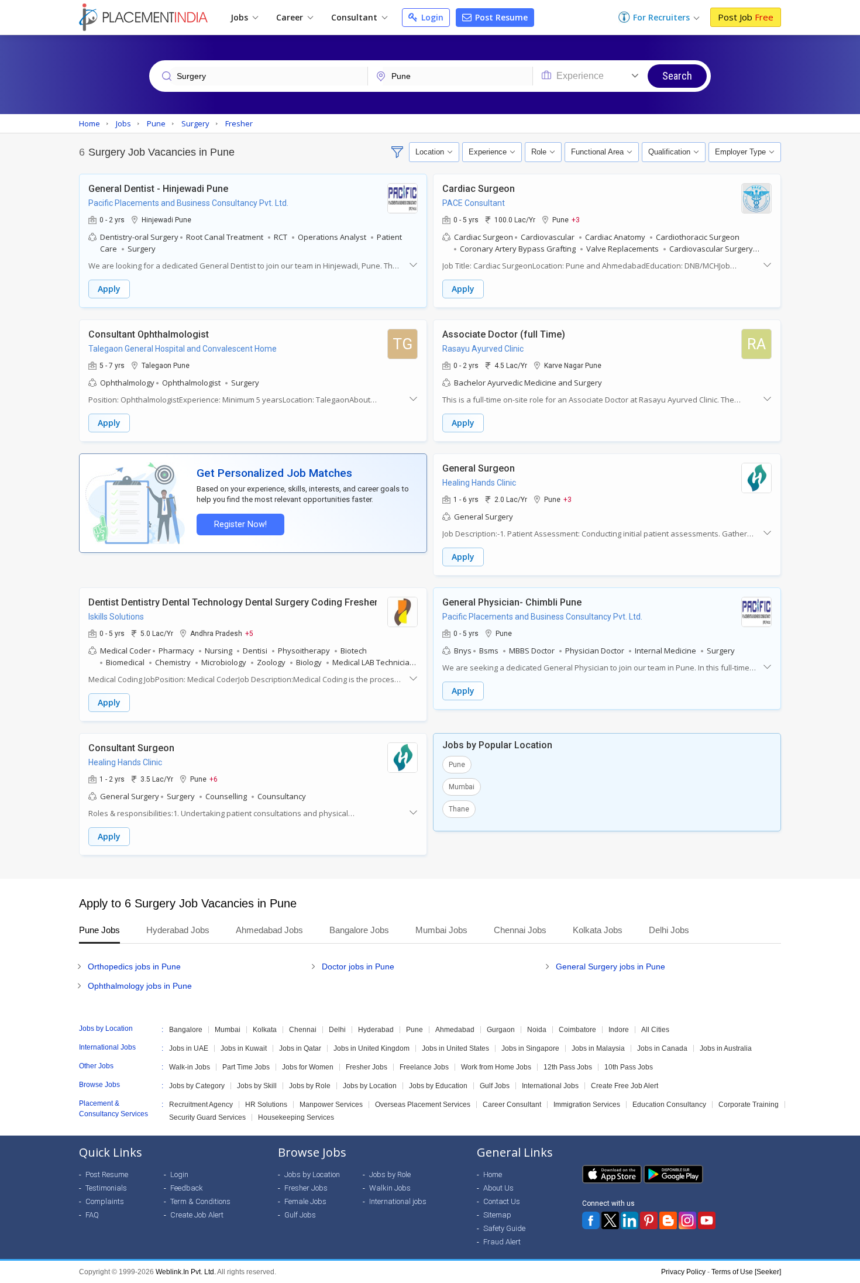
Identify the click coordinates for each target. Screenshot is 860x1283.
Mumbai (461, 787)
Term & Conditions (200, 1201)
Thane (459, 809)
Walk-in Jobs (189, 1067)
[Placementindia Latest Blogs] (668, 1220)
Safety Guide (504, 1228)
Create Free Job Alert (624, 1085)
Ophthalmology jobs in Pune (140, 985)
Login (431, 17)
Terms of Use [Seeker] (746, 1272)
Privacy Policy (683, 1272)
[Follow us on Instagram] (687, 1220)
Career (290, 17)
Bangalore (185, 1029)
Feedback (186, 1188)
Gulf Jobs (495, 1085)
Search (677, 76)
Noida (536, 1029)
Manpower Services (331, 1104)
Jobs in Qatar (300, 1048)
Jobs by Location (370, 1085)
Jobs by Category (197, 1085)
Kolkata (265, 1029)
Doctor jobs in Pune (358, 966)
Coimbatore (577, 1029)
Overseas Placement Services (422, 1104)
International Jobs (550, 1085)
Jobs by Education (438, 1085)
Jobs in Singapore (530, 1048)
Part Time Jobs (246, 1067)
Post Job (745, 17)
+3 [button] (576, 219)
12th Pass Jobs (567, 1067)
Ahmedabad (454, 1029)
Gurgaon (501, 1029)
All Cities (655, 1029)
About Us (498, 1188)
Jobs (240, 17)
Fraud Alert (502, 1241)
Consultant (355, 17)
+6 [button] (213, 778)
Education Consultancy (669, 1104)
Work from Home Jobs (496, 1067)
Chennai (303, 1029)
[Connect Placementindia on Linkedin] (629, 1220)
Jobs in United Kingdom (371, 1048)
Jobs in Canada (662, 1048)
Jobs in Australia (726, 1048)
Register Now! (240, 524)
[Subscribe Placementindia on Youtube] (706, 1220)
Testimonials (106, 1188)
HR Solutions (266, 1104)
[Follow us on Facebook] (591, 1220)
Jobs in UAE (188, 1048)
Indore (618, 1029)
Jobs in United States (455, 1048)
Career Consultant (512, 1104)
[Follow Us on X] (610, 1220)
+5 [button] (249, 633)
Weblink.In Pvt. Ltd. (186, 1272)
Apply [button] (109, 288)
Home (492, 1174)
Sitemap (497, 1214)
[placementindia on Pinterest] (649, 1220)
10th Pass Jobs (628, 1067)
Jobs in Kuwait (244, 1048)
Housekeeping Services (296, 1117)
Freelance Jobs (424, 1067)
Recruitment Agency (201, 1104)
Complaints (104, 1201)
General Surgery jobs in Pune (610, 966)
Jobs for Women (307, 1067)
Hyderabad (376, 1029)
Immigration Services (586, 1104)
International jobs (397, 1201)
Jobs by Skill (257, 1085)
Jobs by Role (310, 1085)
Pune (457, 765)
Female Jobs (305, 1201)
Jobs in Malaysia (598, 1048)
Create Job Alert (196, 1214)
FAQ (92, 1214)
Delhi (337, 1029)
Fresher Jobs (366, 1067)
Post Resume (500, 17)
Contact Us (501, 1201)
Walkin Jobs (390, 1188)
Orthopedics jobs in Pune (134, 966)
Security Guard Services (207, 1117)
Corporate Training (748, 1104)
